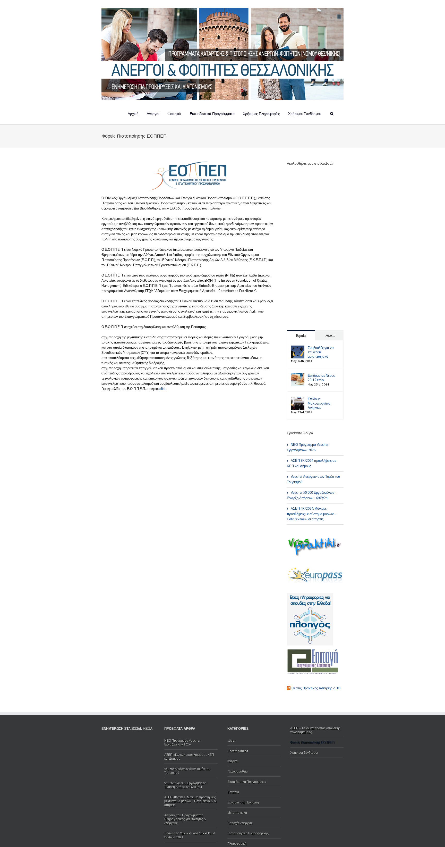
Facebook (102, 742)
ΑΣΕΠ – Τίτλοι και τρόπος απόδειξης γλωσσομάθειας (315, 730)
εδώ (162, 389)
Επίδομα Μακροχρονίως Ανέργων (319, 403)
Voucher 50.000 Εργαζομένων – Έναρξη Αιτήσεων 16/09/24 (312, 495)
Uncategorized (237, 751)
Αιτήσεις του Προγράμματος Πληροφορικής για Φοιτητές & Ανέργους (185, 819)
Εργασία (233, 792)
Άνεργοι (153, 114)
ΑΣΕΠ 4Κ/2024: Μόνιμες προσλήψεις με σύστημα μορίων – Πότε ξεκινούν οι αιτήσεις (312, 513)
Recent (330, 335)
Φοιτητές (174, 114)
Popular (301, 336)
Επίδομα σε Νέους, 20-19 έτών (321, 377)
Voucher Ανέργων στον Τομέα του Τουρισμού (313, 479)
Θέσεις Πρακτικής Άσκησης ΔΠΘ (316, 688)
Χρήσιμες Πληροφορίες (261, 114)
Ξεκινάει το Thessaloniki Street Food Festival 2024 (189, 835)
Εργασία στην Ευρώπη (243, 802)
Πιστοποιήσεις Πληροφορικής (248, 833)
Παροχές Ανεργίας (240, 823)
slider (231, 740)
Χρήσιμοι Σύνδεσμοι (304, 114)
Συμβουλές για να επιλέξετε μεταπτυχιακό (321, 352)
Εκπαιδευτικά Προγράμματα (212, 114)
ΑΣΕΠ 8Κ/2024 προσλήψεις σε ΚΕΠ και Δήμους (311, 463)
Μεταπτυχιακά (237, 813)
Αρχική (133, 114)
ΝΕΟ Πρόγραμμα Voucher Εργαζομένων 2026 (307, 447)
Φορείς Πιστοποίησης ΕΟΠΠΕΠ (312, 742)
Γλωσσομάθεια (237, 771)
